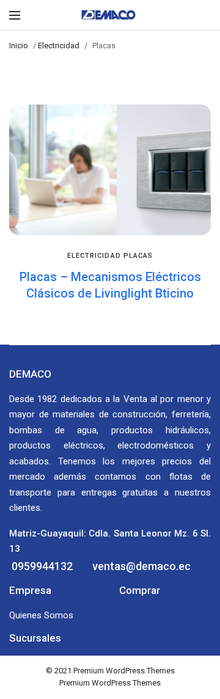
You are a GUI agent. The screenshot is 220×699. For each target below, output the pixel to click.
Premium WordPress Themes (124, 670)
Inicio (18, 45)
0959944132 (41, 566)
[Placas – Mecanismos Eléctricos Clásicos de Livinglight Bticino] (110, 169)
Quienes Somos (41, 615)
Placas (138, 256)
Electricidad (58, 45)
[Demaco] (110, 15)
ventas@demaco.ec (140, 566)
